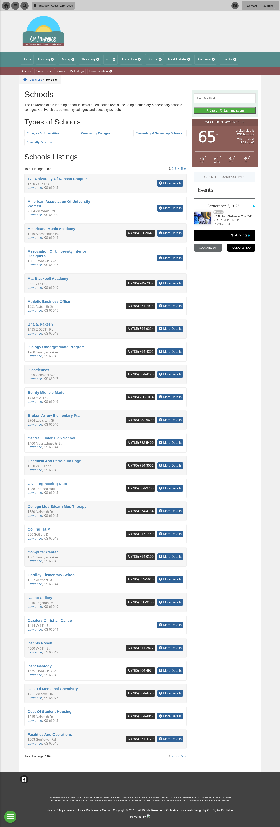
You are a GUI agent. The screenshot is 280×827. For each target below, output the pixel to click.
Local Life (129, 59)
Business (204, 59)
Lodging (44, 59)
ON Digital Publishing (220, 810)
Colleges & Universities (43, 133)
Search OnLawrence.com (226, 110)
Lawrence (35, 187)
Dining (65, 59)
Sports (152, 59)
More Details (172, 183)
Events (226, 59)
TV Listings (76, 71)
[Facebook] (235, 5)
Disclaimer (92, 810)
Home (26, 59)
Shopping (88, 59)
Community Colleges (95, 133)
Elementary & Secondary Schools (159, 133)
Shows (60, 71)
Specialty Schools (39, 142)
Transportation (98, 71)
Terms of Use (74, 810)
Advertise (268, 5)
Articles (26, 71)
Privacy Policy (54, 810)
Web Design (195, 810)
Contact (252, 5)
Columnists (43, 71)
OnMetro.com (175, 810)
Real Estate (177, 59)
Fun (108, 59)
